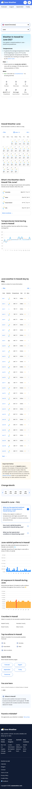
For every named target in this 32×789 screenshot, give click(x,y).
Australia (18, 740)
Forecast (4, 7)
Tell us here (26, 717)
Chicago (3, 751)
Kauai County (5, 627)
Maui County (19, 627)
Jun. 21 (3, 403)
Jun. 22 (4, 409)
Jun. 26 (4, 430)
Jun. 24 (4, 419)
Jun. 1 (3, 298)
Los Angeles (3, 748)
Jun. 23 (4, 414)
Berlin (24, 751)
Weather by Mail (5, 761)
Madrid (25, 745)
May (4, 132)
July (27, 132)
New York (3, 745)
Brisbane (18, 749)
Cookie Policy (4, 778)
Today (28, 7)
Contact (3, 770)
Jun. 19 (3, 393)
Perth (17, 751)
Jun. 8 (3, 335)
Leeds (9, 751)
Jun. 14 (3, 367)
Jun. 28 (4, 440)
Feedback (5, 781)
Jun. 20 (4, 398)
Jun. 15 (3, 372)
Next (3, 456)
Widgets (3, 767)
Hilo (4, 643)
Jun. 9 (3, 340)
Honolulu (21, 643)
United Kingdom (10, 741)
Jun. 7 (3, 330)
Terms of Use (4, 772)
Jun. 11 (3, 351)
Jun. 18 (3, 388)
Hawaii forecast (6, 475)
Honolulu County (20, 623)
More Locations (8, 650)
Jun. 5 (3, 319)
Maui (20, 646)
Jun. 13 (3, 361)
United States (3, 741)
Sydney (18, 745)
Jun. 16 (3, 377)
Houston (3, 753)
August (11, 7)
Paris (24, 747)
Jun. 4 (3, 314)
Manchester (11, 747)
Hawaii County (5, 623)
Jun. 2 (3, 303)
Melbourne (19, 747)
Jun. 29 (4, 445)
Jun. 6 (3, 324)
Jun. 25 (4, 424)
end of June (11, 58)
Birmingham (11, 749)
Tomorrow (7, 674)
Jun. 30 (4, 451)
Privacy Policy (4, 775)
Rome (24, 749)
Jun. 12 (3, 356)
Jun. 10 (3, 345)
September (19, 7)
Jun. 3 (3, 309)
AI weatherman (19, 73)
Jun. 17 (3, 382)
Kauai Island (7, 646)
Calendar (3, 764)
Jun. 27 (4, 435)
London (10, 745)
